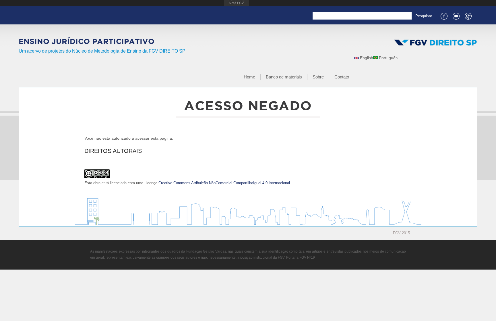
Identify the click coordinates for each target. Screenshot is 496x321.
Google (468, 15)
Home (249, 76)
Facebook (444, 15)
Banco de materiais (284, 76)
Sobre (318, 76)
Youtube (456, 15)
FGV (236, 3)
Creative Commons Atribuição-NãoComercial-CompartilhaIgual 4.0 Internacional (224, 183)
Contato (341, 76)
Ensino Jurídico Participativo (86, 41)
